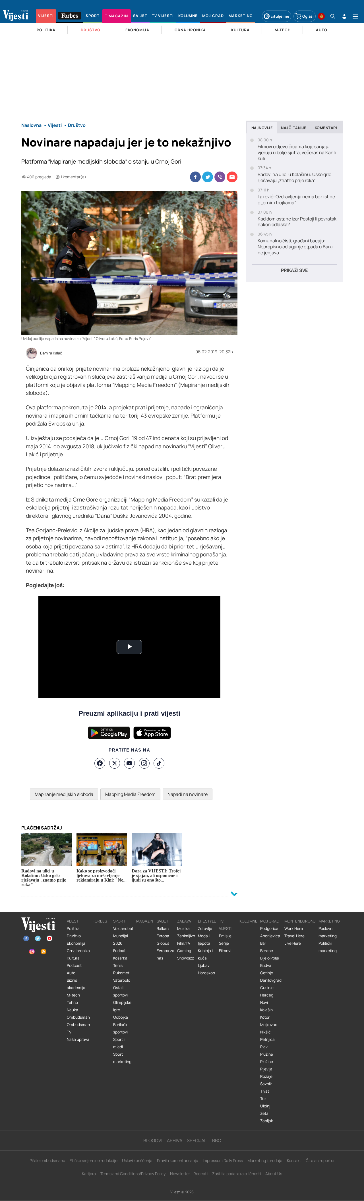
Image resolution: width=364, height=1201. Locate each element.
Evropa (163, 935)
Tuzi (263, 1098)
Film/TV (183, 943)
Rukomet (121, 972)
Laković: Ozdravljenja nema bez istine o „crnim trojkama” (296, 200)
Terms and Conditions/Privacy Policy (133, 1173)
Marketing (329, 921)
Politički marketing (327, 947)
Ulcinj (265, 1106)
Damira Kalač (51, 353)
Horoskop (206, 972)
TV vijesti (225, 925)
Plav (264, 1046)
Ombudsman (78, 1017)
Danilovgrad (271, 980)
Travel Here (294, 935)
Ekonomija (76, 943)
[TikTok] (159, 763)
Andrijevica (270, 935)
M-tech (73, 995)
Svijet (162, 921)
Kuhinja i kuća (205, 954)
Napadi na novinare (187, 794)
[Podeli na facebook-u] (195, 177)
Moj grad (269, 921)
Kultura (73, 958)
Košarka (120, 958)
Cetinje (266, 972)
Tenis (118, 965)
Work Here (293, 928)
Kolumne (248, 921)
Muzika (183, 928)
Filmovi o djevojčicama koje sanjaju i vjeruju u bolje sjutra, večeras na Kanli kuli (297, 152)
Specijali (197, 1140)
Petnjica (267, 1039)
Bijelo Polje (269, 958)
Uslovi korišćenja (137, 1160)
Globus (163, 943)
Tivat (264, 1091)
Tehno (72, 1002)
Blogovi (152, 1140)
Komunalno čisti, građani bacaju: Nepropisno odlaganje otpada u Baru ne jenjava (295, 246)
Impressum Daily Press (223, 1160)
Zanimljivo (186, 935)
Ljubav (204, 965)
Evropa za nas (165, 954)
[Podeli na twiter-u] (207, 177)
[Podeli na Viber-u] (219, 177)
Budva (265, 965)
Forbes (100, 921)
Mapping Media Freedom (130, 794)
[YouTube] (129, 763)
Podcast (74, 965)
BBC (216, 1140)
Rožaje (266, 1076)
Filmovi (225, 950)
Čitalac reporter (320, 1160)
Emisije (225, 935)
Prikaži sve (294, 270)
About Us (273, 1173)
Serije (224, 943)
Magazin (144, 921)
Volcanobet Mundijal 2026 (123, 936)
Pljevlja (266, 1069)
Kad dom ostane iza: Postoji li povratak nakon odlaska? (297, 222)
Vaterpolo (121, 980)
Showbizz (185, 958)
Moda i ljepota (204, 939)
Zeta (264, 1113)
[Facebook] (99, 763)
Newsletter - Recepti (189, 1173)
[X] (114, 763)
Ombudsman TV (78, 1028)
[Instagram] (144, 763)
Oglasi (308, 16)
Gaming (184, 950)
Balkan (163, 928)
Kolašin (266, 1009)
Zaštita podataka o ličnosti (236, 1173)
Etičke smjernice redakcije (93, 1160)
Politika (73, 928)
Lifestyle (207, 921)
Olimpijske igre (122, 1006)
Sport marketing (122, 1058)
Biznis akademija (76, 984)
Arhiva (174, 1140)
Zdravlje (205, 928)
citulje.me (280, 16)
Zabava (184, 921)
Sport (119, 921)
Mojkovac (268, 1024)
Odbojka (120, 1017)
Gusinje (267, 987)
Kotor (265, 1017)
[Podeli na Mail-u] (232, 177)
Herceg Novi (266, 998)
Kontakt (294, 1160)
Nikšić (265, 1032)
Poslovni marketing (327, 932)
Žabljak (266, 1120)
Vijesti (73, 921)
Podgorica (269, 928)
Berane (266, 950)
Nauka (72, 1009)
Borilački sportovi (120, 1028)
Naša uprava (78, 1039)
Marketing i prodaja (264, 1160)
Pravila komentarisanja (177, 1160)
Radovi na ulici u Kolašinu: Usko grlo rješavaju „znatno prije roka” (294, 177)
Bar (263, 943)
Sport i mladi (119, 1043)
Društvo (74, 935)
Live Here (292, 943)
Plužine (266, 1054)
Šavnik (266, 1083)
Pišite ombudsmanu (47, 1160)
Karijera (89, 1173)
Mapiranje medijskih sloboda (64, 794)
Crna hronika (78, 950)
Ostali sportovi (120, 991)
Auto (71, 972)
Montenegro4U (300, 921)
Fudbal (119, 950)
